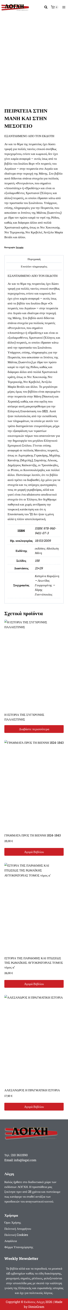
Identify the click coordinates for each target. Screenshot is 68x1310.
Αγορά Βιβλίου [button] (34, 852)
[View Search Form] (46, 7)
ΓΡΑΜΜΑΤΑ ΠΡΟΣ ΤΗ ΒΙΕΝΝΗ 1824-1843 (32, 835)
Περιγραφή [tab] (34, 259)
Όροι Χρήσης (12, 1222)
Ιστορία (19, 247)
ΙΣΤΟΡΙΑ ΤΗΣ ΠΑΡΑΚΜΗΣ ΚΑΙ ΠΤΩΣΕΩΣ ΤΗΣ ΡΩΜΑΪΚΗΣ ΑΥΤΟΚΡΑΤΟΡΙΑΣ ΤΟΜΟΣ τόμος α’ (33, 962)
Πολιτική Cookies (16, 1235)
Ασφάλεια (10, 1241)
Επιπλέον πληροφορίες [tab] (34, 266)
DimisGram (36, 1307)
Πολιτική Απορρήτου (17, 1229)
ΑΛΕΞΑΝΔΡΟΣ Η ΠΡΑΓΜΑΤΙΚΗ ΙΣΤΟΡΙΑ (32, 1090)
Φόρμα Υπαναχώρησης (18, 1247)
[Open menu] (63, 7)
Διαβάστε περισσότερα (34, 729)
